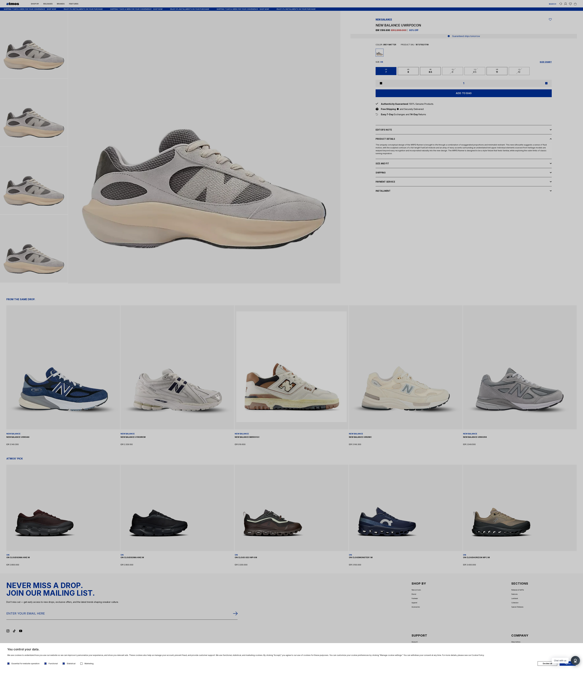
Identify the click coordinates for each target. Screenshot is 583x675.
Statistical (71, 663)
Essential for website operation (25, 663)
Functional (53, 663)
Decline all (547, 663)
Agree (568, 663)
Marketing (89, 663)
